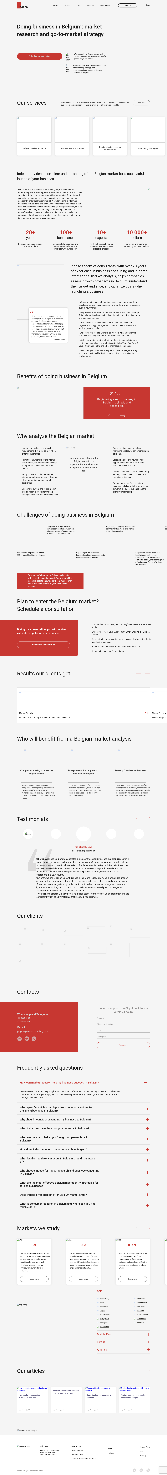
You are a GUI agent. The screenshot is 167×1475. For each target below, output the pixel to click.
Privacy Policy (145, 1447)
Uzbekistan (141, 1319)
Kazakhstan (105, 1314)
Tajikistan (141, 1306)
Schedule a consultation (40, 56)
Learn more (34, 1279)
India (102, 1302)
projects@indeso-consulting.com (32, 1031)
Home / (28, 1430)
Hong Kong (104, 1298)
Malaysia (103, 1323)
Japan (102, 1311)
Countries (90, 5)
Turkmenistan (142, 1314)
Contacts (110, 1453)
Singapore (141, 1298)
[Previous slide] (110, 415)
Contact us (128, 5)
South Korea (142, 1302)
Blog (78, 5)
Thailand (140, 1311)
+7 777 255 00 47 (24, 1021)
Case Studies (105, 5)
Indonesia (104, 1306)
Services (67, 5)
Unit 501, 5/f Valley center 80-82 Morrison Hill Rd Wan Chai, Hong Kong (49, 1452)
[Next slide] (123, 415)
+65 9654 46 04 (23, 1018)
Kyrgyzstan (104, 1319)
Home (55, 5)
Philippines (104, 1327)
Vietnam (140, 1323)
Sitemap (143, 1456)
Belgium (34, 1430)
